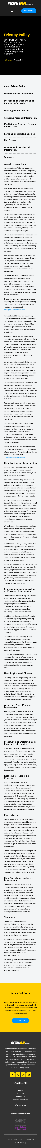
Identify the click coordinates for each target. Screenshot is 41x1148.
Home (9, 60)
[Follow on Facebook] (12, 1074)
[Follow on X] (17, 1074)
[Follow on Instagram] (23, 1074)
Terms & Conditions (20, 1100)
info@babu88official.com (20, 1114)
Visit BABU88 (28, 11)
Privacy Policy (20, 1142)
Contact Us (20, 1020)
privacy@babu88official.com (14, 310)
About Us (20, 1093)
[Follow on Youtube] (28, 1074)
